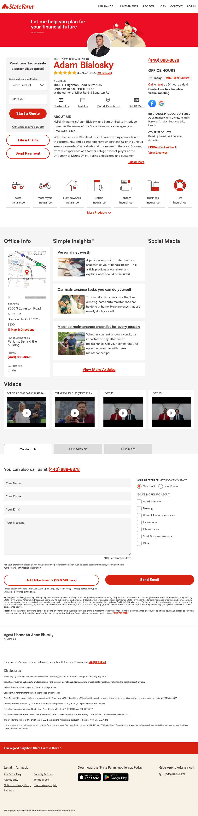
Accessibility (11, 779)
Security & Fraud (43, 774)
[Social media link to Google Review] (161, 103)
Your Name (13, 483)
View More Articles (99, 370)
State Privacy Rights (45, 785)
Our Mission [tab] (78, 449)
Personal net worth (74, 252)
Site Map (9, 790)
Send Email (149, 580)
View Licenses (157, 152)
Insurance (105, 6)
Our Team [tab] (128, 449)
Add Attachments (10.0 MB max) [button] (51, 580)
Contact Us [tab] (28, 449)
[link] (18, 6)
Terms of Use (41, 779)
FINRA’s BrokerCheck (162, 147)
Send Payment (27, 153)
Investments (129, 6)
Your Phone (13, 496)
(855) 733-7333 (120, 613)
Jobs (162, 6)
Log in (191, 6)
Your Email (13, 509)
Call (151, 84)
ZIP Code (18, 99)
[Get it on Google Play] (116, 777)
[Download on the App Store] (89, 777)
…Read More (136, 161)
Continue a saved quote (28, 126)
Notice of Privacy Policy (17, 785)
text (160, 84)
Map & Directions (22, 329)
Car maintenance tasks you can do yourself (94, 290)
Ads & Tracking (12, 774)
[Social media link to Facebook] (152, 103)
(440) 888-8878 (163, 60)
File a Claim (28, 140)
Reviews (148, 6)
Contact (176, 6)
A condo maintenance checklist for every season (99, 327)
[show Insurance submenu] (114, 6)
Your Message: (15, 522)
